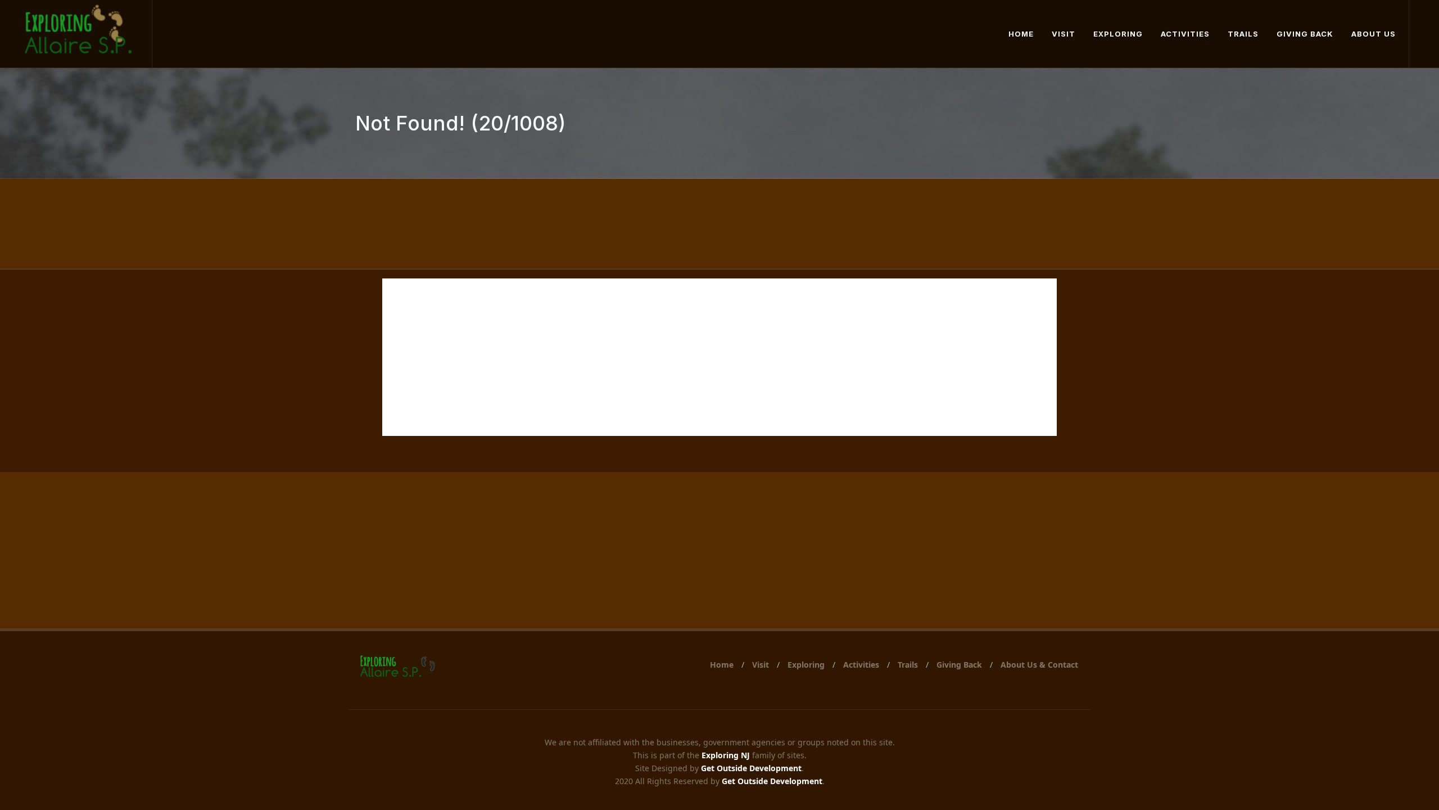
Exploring (806, 664)
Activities (861, 664)
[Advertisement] (719, 357)
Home (722, 664)
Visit (760, 664)
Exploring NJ (726, 755)
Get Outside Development (751, 768)
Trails (908, 664)
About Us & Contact (1039, 664)
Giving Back (959, 664)
